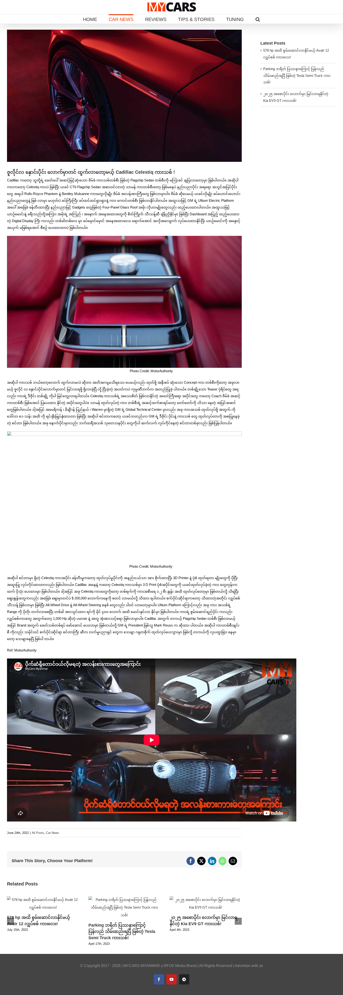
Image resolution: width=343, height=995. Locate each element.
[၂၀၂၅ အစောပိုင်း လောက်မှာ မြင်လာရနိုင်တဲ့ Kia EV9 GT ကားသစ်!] (206, 898)
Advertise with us (249, 966)
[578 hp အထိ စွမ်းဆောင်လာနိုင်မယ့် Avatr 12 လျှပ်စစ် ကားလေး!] (43, 898)
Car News (52, 833)
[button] (258, 19)
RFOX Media (175, 966)
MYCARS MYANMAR (141, 966)
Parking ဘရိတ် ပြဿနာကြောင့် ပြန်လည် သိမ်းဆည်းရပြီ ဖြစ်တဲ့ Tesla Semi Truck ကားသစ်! (121, 931)
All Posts (38, 833)
